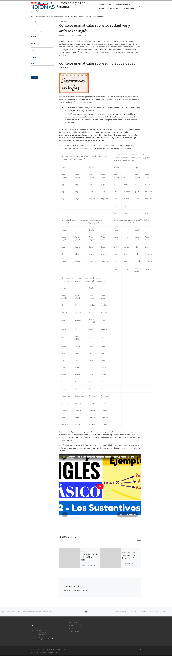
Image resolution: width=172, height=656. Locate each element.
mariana (63, 35)
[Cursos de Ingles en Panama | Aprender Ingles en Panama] (43, 5)
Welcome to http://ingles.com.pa (45, 16)
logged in (73, 590)
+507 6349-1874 (41, 635)
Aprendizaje (59, 16)
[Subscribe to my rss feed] (140, 650)
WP (38, 652)
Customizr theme (55, 652)
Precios (33, 28)
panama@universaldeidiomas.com (44, 637)
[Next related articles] (139, 542)
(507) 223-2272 (47, 631)
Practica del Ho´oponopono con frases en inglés (129, 555)
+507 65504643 (41, 633)
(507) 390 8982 (37, 631)
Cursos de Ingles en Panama (45, 649)
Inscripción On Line (36, 31)
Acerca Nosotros (36, 22)
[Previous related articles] (134, 542)
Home (32, 16)
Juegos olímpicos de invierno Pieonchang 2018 (89, 557)
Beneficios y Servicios (37, 25)
